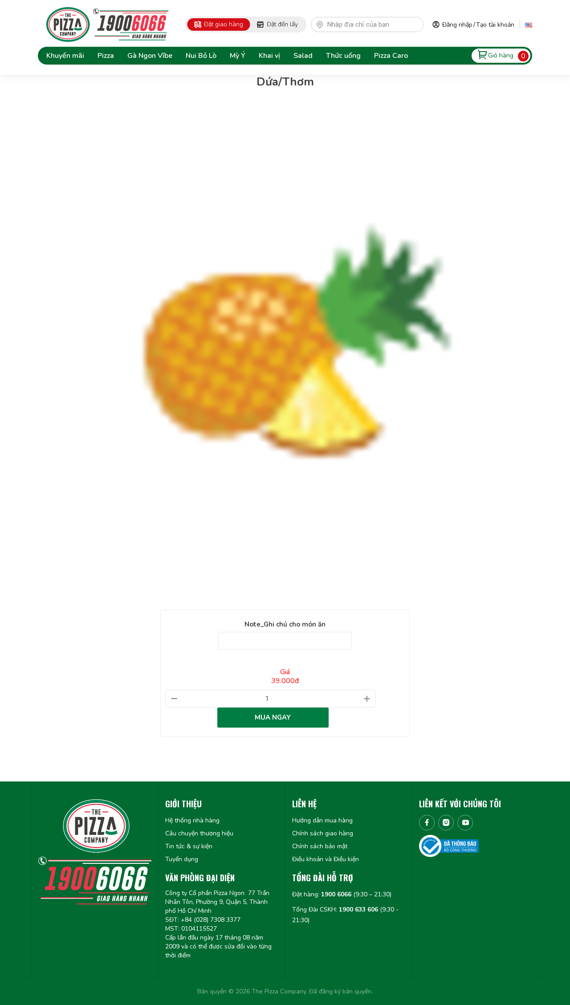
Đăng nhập (457, 24)
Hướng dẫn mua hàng (322, 820)
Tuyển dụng (181, 859)
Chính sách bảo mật (319, 846)
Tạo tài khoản (495, 24)
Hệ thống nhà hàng (192, 820)
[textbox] (371, 24)
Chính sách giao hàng (322, 833)
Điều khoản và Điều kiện (325, 859)
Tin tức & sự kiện (188, 846)
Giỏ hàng (500, 55)
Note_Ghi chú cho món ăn (285, 624)
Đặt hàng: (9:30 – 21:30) (341, 894)
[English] (528, 24)
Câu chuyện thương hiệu (199, 833)
